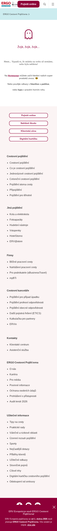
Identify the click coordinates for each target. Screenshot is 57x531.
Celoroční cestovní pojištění (24, 179)
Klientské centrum (19, 344)
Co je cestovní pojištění (22, 168)
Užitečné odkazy (19, 460)
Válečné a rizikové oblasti (23, 433)
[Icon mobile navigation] (53, 4)
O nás (13, 369)
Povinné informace (20, 385)
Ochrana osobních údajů (23, 390)
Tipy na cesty (17, 422)
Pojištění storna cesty (21, 184)
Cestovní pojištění (19, 162)
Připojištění (16, 190)
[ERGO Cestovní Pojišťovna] (10, 4)
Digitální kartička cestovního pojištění (30, 476)
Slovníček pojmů (19, 465)
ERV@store (16, 241)
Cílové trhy (15, 470)
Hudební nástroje (19, 225)
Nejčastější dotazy (19, 449)
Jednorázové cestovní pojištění (26, 173)
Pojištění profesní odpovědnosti (26, 302)
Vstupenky (15, 230)
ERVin (13, 324)
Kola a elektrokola (19, 214)
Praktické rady (17, 427)
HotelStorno (16, 236)
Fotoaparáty (16, 219)
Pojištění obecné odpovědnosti (26, 308)
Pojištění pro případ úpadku (24, 297)
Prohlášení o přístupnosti (23, 396)
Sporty (13, 443)
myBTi (13, 278)
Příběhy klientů (18, 454)
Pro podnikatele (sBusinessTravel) (28, 272)
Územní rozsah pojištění (23, 438)
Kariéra (13, 374)
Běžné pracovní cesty (21, 262)
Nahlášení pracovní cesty (23, 267)
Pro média (15, 380)
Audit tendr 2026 (18, 401)
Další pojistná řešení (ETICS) (25, 313)
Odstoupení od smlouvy (22, 481)
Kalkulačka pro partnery (22, 318)
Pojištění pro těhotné (21, 195)
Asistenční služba (19, 350)
